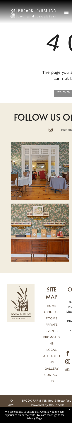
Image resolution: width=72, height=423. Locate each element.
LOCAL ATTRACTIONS (51, 356)
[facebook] (67, 354)
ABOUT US (51, 312)
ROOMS (51, 318)
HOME (51, 306)
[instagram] (67, 362)
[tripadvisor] (67, 370)
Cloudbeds (56, 405)
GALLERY (52, 368)
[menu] (66, 12)
